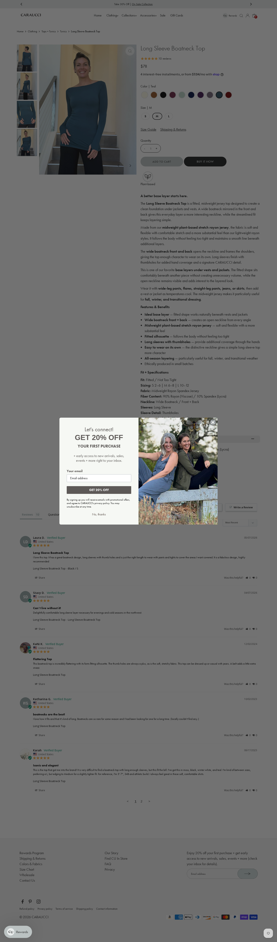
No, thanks (99, 514)
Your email (75, 471)
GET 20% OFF (99, 490)
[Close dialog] (213, 422)
